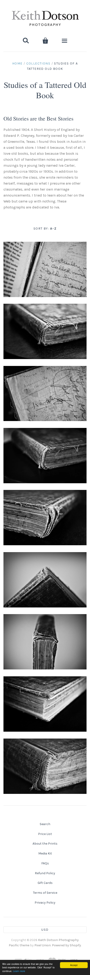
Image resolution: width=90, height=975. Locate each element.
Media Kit (45, 853)
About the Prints (45, 844)
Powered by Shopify (66, 945)
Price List (45, 834)
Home (17, 63)
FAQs (45, 863)
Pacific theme (19, 945)
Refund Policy (45, 873)
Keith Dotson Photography (58, 940)
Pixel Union (42, 945)
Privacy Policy (45, 903)
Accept (74, 965)
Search (45, 824)
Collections (38, 63)
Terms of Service (45, 893)
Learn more (19, 971)
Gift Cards (45, 883)
